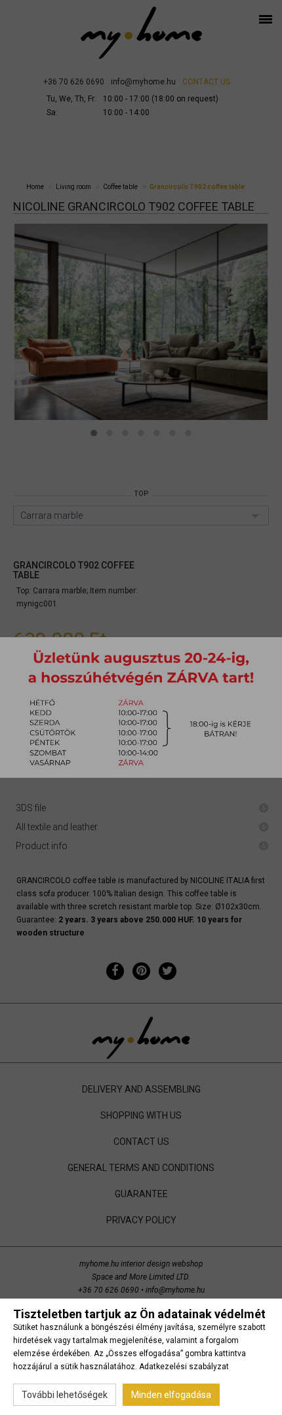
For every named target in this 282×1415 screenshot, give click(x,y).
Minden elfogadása (171, 1394)
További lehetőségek (65, 1394)
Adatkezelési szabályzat (184, 1366)
